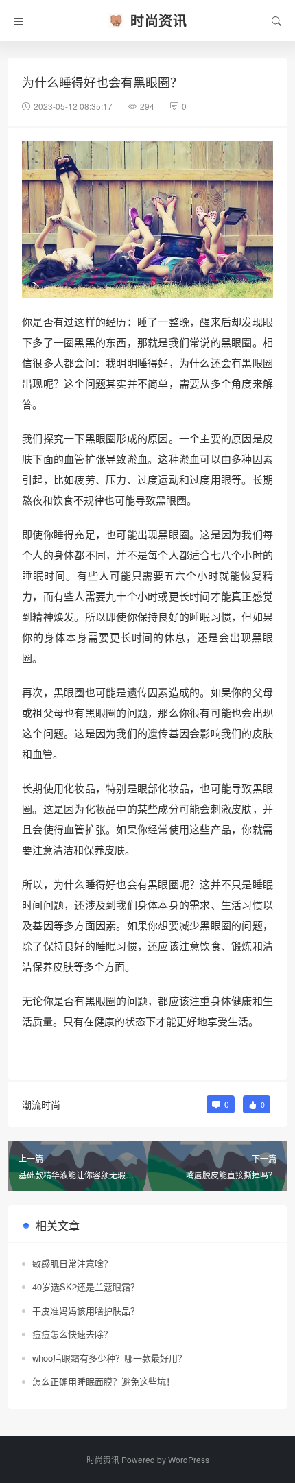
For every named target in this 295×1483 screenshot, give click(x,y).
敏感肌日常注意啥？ (72, 1263)
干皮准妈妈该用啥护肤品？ (85, 1310)
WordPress (188, 1459)
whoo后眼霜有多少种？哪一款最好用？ (109, 1357)
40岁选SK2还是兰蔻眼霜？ (85, 1286)
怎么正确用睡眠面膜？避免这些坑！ (103, 1381)
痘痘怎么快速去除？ (72, 1333)
